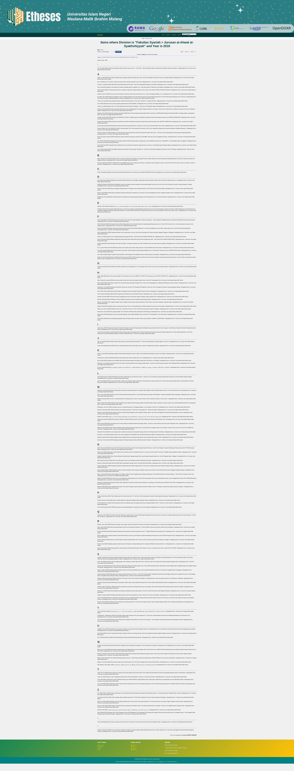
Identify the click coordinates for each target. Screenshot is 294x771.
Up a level (101, 49)
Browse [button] (179, 34)
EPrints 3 (155, 761)
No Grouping (154, 54)
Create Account (148, 38)
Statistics (174, 34)
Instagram (134, 748)
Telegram (134, 749)
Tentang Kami (100, 746)
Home (163, 34)
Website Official (100, 745)
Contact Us (168, 34)
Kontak (99, 749)
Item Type (148, 54)
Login (143, 38)
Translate (192, 35)
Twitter (133, 746)
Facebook (134, 745)
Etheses (100, 35)
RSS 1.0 (189, 51)
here (177, 761)
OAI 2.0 (165, 761)
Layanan (99, 748)
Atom (183, 51)
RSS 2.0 (195, 51)
